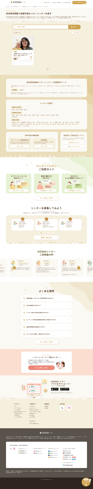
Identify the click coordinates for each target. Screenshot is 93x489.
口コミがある (26, 125)
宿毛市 (37, 115)
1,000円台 (77, 122)
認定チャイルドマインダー (43, 122)
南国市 (25, 115)
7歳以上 (54, 124)
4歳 (45, 124)
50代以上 (14, 125)
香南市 (53, 115)
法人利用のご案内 (66, 2)
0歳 (34, 124)
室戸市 (17, 115)
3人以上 (72, 122)
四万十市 (48, 115)
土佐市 (29, 115)
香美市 (57, 115)
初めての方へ (47, 2)
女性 (63, 122)
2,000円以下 (22, 124)
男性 (60, 122)
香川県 (17, 109)
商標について (19, 472)
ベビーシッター (37, 16)
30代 (73, 124)
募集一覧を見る (46, 237)
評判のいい (19, 125)
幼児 (67, 124)
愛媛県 (21, 109)
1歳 (36, 124)
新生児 (58, 124)
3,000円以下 (29, 124)
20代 (70, 124)
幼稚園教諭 (23, 122)
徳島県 (13, 109)
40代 (77, 124)
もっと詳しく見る (46, 342)
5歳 (48, 124)
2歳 (39, 124)
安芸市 (21, 115)
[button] (39, 232)
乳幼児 (62, 124)
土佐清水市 (42, 115)
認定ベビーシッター (31, 122)
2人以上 (67, 122)
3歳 (42, 124)
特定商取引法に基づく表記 (10, 472)
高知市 (13, 115)
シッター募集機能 (55, 212)
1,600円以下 (15, 124)
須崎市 (33, 115)
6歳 (50, 124)
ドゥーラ (52, 122)
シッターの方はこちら (78, 2)
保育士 (18, 122)
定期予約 (14, 122)
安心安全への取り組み (56, 2)
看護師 (56, 122)
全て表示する (15, 116)
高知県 (25, 109)
